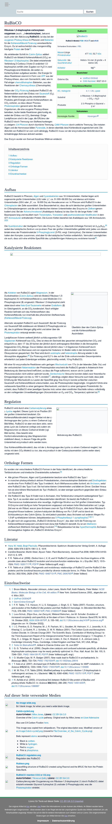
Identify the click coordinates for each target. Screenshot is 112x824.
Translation (57, 214)
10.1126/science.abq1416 (75, 620)
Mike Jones (37, 714)
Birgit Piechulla (30, 545)
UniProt (86, 78)
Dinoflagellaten (99, 480)
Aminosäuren (14, 217)
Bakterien (49, 39)
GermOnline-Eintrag (23, 601)
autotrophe (55, 352)
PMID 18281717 (21, 564)
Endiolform (56, 305)
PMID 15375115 (76, 673)
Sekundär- (62, 59)
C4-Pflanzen (22, 124)
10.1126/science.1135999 (76, 666)
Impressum (43, 820)
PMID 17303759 (50, 666)
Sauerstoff (44, 93)
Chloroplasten (11, 205)
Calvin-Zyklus (35, 54)
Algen (36, 196)
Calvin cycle (37, 717)
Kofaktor (61, 67)
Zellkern (92, 208)
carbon (31, 740)
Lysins (9, 411)
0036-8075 (40, 620)
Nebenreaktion (29, 367)
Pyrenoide (40, 127)
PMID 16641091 (31, 654)
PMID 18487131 (46, 573)
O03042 (94, 78)
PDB (81, 41)
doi (61, 620)
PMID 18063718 (34, 610)
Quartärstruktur (65, 62)
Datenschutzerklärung (63, 820)
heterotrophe (71, 352)
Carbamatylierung (37, 407)
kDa (99, 53)
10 (89, 517)
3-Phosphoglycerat (46, 232)
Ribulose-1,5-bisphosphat (16, 60)
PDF (34, 564)
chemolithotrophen (24, 82)
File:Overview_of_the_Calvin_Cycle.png (73, 730)
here (46, 722)
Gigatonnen (9, 340)
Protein (17, 49)
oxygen (30, 747)
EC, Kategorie (64, 90)
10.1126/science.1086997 (27, 685)
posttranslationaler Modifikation (82, 214)
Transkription (45, 214)
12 (55, 526)
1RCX (86, 41)
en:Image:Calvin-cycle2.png (29, 730)
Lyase (97, 90)
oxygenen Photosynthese (16, 39)
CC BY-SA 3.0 (59, 714)
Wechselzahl (61, 364)
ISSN (31, 620)
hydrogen (32, 743)
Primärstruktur (64, 55)
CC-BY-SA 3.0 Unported (71, 801)
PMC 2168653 (52, 610)
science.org (96, 620)
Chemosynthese (27, 85)
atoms (34, 736)
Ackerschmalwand (33, 211)
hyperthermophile (88, 526)
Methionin (91, 523)
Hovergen (92, 116)
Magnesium (42, 292)
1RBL (79, 46)
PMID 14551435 (75, 682)
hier (27, 806)
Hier (39, 806)
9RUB (96, 41)
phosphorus (32, 750)
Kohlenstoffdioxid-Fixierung (23, 42)
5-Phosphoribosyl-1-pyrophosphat (71, 517)
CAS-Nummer (89, 80)
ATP (43, 75)
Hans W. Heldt (15, 545)
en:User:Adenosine (90, 717)
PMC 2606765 (64, 573)
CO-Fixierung (22, 90)
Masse (61, 52)
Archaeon (94, 483)
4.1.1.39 (90, 90)
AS (90, 53)
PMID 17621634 (45, 660)
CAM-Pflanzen (62, 124)
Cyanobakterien (51, 196)
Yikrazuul (36, 778)
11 (92, 517)
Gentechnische (57, 373)
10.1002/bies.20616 (68, 660)
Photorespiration (12, 105)
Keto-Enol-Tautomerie (31, 305)
